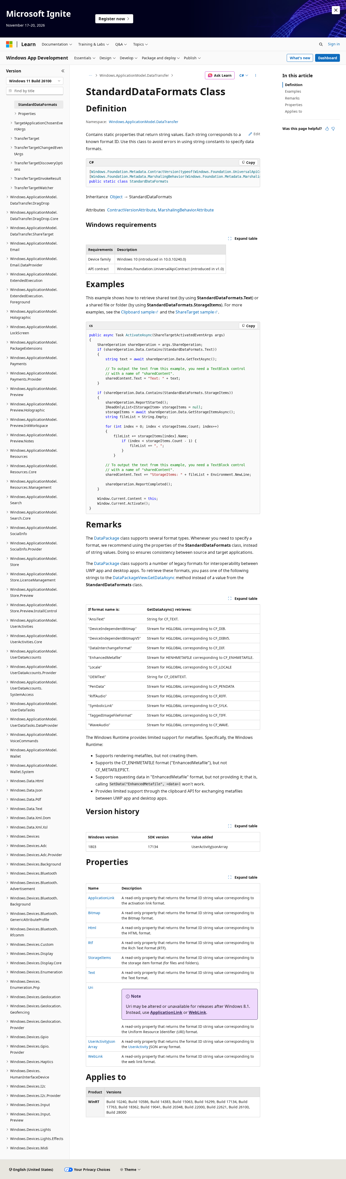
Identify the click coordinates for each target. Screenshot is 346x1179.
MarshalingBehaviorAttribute (186, 210)
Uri (90, 987)
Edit (257, 133)
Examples (293, 91)
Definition (293, 84)
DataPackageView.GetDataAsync (144, 577)
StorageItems (99, 957)
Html (92, 927)
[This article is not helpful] (333, 129)
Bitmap (94, 912)
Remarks (292, 98)
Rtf (90, 942)
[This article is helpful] (327, 129)
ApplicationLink (101, 897)
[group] (173, 176)
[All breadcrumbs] (90, 75)
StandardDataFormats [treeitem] (37, 104)
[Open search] (321, 44)
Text (91, 972)
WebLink (197, 1012)
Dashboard (327, 57)
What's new (300, 57)
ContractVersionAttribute (131, 210)
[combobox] (34, 81)
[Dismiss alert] (336, 10)
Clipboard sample (138, 312)
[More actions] (255, 75)
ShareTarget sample (195, 312)
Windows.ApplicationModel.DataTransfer (134, 75)
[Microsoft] (9, 44)
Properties (293, 104)
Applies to (293, 111)
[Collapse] (63, 71)
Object (116, 197)
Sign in (334, 44)
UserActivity (138, 1046)
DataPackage (106, 538)
